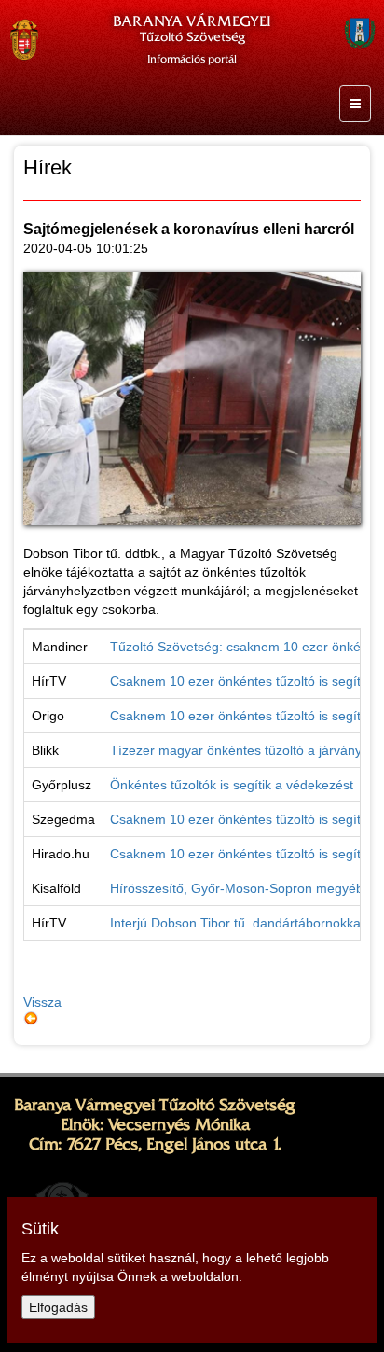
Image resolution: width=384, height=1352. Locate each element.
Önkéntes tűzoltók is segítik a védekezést (231, 784)
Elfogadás (58, 1307)
